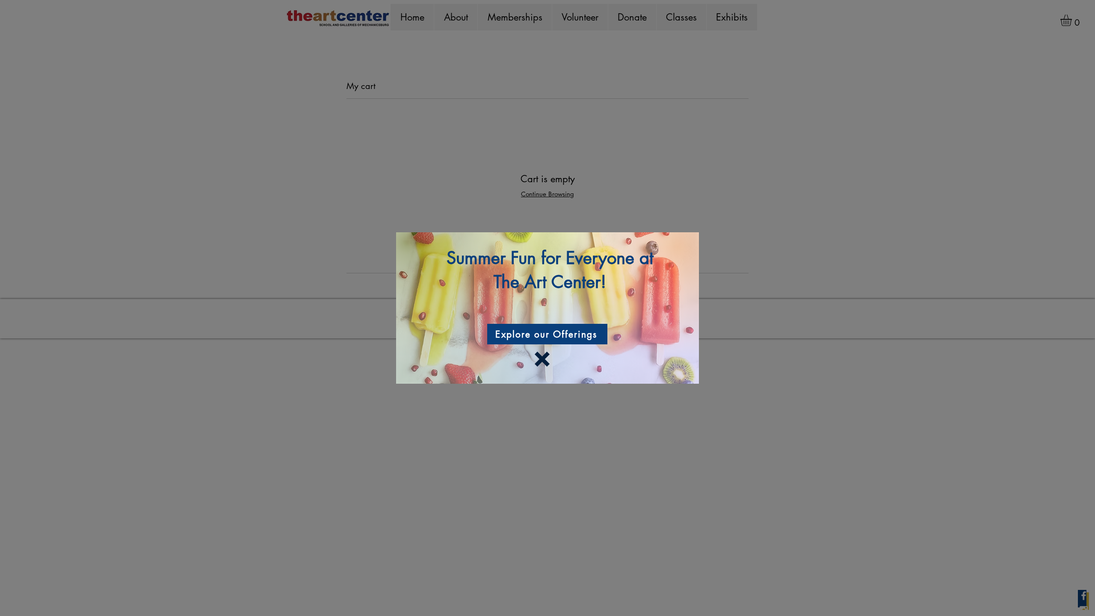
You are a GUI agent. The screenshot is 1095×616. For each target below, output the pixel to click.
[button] (542, 359)
